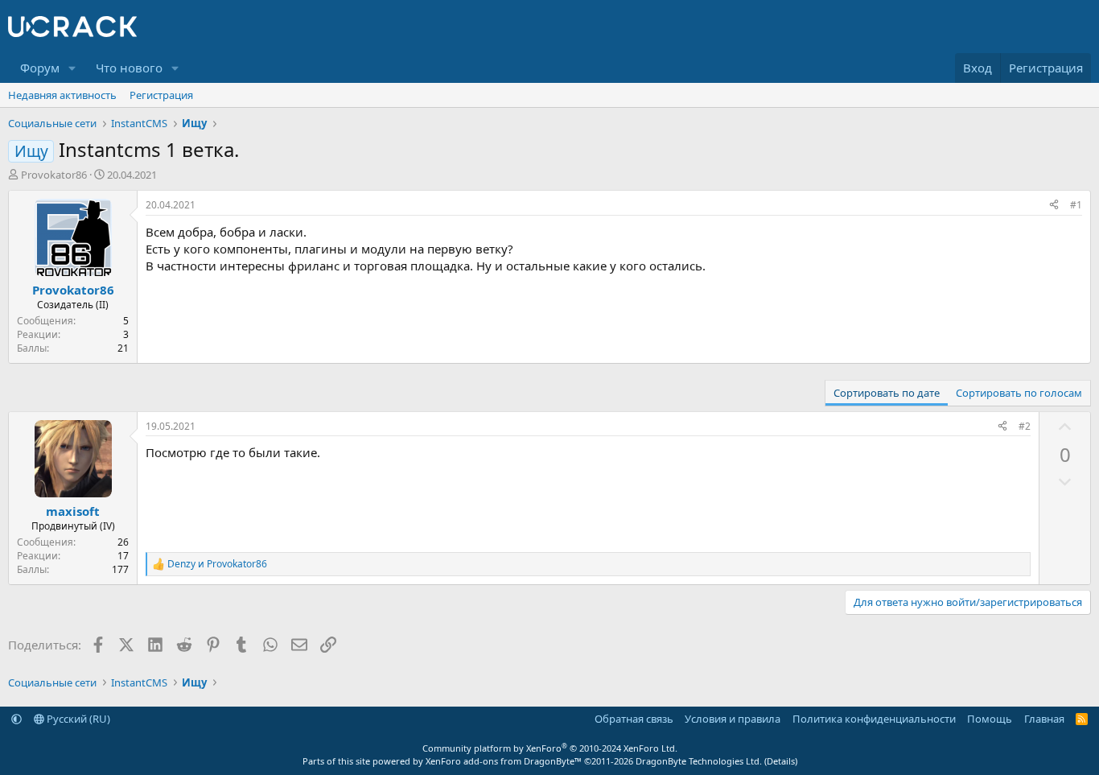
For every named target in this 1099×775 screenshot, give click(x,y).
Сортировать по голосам (1019, 392)
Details (781, 761)
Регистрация (161, 95)
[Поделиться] (1053, 205)
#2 (1025, 426)
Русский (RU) (77, 718)
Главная (1044, 718)
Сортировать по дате (887, 392)
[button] (72, 68)
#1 (1076, 205)
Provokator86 (54, 174)
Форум (40, 68)
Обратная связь (634, 718)
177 (120, 569)
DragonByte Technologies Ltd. (699, 761)
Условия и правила (732, 718)
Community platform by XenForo (549, 748)
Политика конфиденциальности (874, 718)
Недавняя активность (62, 95)
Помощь (989, 718)
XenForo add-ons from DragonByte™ (504, 761)
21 (123, 348)
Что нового (129, 68)
